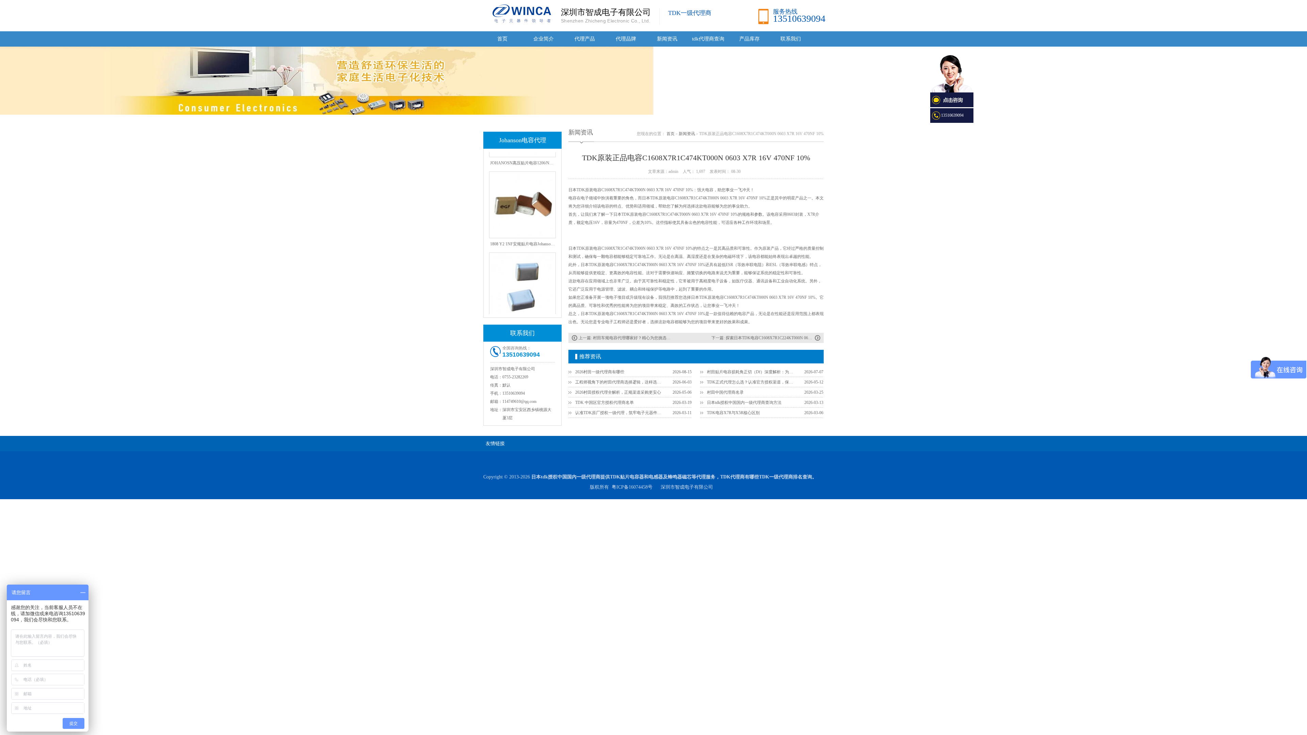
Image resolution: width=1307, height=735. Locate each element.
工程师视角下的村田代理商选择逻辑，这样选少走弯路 (619, 382)
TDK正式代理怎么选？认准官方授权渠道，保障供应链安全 (751, 382)
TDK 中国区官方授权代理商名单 (604, 402)
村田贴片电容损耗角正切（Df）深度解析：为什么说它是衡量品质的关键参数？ (751, 372)
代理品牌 (626, 39)
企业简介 (543, 39)
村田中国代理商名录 (725, 392)
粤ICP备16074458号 (632, 487)
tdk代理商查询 (708, 39)
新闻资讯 (667, 39)
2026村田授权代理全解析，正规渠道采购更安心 (618, 392)
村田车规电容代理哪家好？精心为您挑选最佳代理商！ (642, 338)
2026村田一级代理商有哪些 (599, 372)
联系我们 (790, 39)
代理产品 (585, 39)
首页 (502, 39)
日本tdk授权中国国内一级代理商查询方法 (744, 402)
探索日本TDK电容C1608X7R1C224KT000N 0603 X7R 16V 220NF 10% (788, 338)
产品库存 (749, 39)
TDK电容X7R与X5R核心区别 (733, 412)
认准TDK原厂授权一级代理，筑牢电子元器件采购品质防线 (619, 412)
